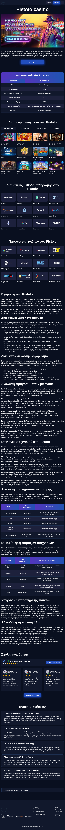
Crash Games (39, 128)
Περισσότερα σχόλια (32, 695)
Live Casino (23, 128)
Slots (55, 128)
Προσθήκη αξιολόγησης (54, 662)
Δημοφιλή (7, 128)
